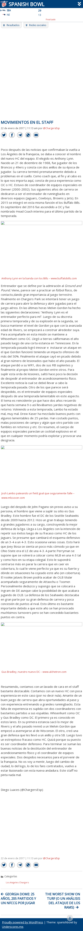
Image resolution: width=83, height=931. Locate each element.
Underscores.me (12, 927)
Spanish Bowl (27, 4)
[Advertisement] (41, 71)
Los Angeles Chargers (17, 882)
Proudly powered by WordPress (22, 922)
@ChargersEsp (51, 128)
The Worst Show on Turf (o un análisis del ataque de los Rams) (62, 901)
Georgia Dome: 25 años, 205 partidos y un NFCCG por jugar (18, 898)
